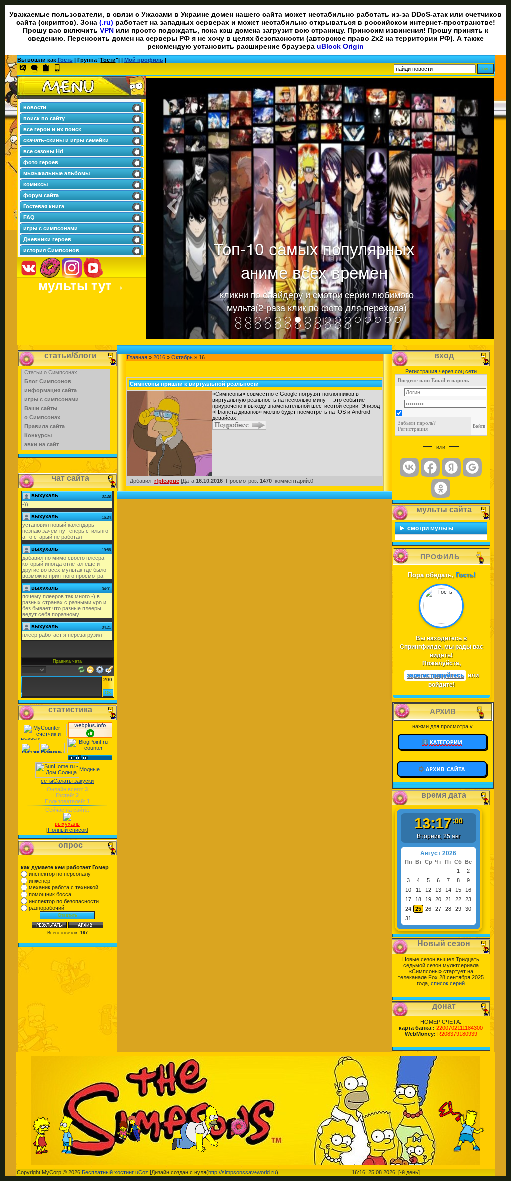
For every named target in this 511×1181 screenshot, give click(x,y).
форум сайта (41, 195)
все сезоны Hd (43, 151)
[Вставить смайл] (90, 669)
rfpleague (166, 481)
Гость (65, 60)
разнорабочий (46, 908)
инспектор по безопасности (64, 901)
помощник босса (50, 894)
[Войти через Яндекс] (451, 467)
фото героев (40, 162)
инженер (39, 881)
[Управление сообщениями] (109, 669)
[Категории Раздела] (442, 741)
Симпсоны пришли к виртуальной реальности (194, 384)
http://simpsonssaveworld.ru (242, 1172)
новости (34, 107)
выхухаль (67, 824)
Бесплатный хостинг (108, 1172)
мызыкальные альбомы (56, 173)
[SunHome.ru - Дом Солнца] (57, 769)
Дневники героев (47, 239)
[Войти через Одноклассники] (440, 488)
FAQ (29, 217)
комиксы (35, 184)
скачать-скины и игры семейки (66, 140)
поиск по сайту (44, 118)
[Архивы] (442, 769)
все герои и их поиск (52, 129)
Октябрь (182, 357)
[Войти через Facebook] (430, 467)
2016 (159, 357)
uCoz (141, 1172)
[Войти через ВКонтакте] (409, 467)
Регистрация (413, 429)
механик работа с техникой (63, 887)
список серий (448, 983)
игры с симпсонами (50, 228)
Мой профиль (143, 60)
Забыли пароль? (417, 423)
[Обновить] (81, 669)
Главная (137, 357)
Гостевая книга (43, 206)
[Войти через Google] (472, 467)
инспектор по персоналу (60, 874)
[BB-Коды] (100, 669)
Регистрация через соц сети (441, 371)
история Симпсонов (51, 250)
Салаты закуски (73, 781)
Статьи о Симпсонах (50, 372)
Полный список (67, 830)
